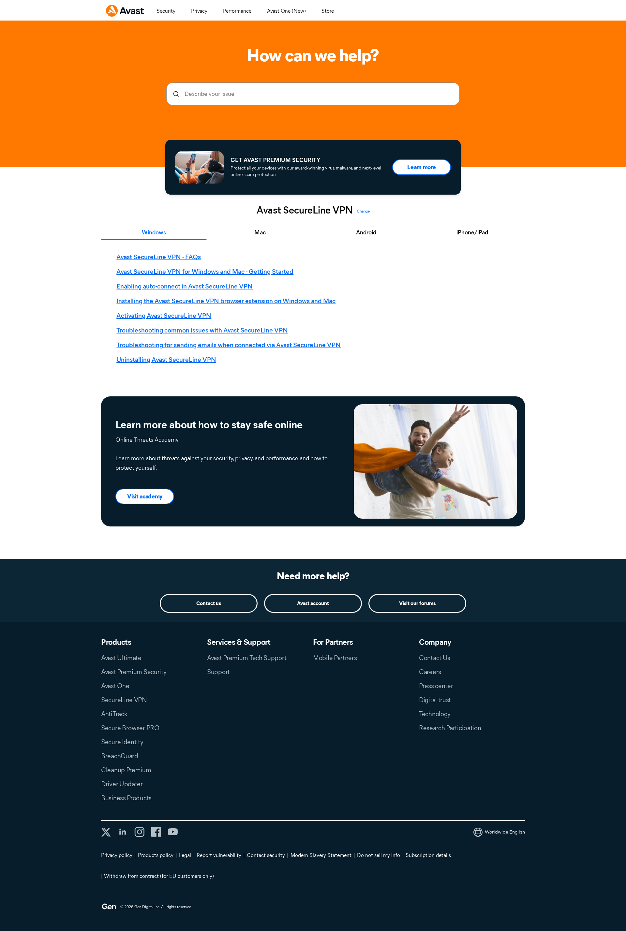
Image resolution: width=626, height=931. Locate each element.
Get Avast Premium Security (275, 160)
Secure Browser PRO (130, 728)
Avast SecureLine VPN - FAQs (158, 257)
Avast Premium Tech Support (246, 658)
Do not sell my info (378, 855)
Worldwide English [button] (505, 832)
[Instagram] (139, 832)
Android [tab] (366, 232)
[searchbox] (313, 93)
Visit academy (144, 496)
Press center (436, 686)
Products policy (155, 855)
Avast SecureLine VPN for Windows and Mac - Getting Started (204, 271)
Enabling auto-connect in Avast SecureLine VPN (184, 286)
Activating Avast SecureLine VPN (163, 315)
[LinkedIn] (122, 832)
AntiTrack (114, 714)
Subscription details (428, 855)
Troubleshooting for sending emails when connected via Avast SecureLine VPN (228, 345)
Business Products (126, 798)
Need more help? (313, 576)
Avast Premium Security (133, 672)
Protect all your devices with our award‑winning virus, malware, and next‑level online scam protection (306, 171)
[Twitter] (106, 832)
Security (165, 11)
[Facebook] (156, 832)
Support (218, 672)
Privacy (199, 11)
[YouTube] (173, 831)
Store (327, 11)
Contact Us (434, 658)
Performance (237, 11)
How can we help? (313, 55)
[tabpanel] (314, 308)
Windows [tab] (154, 232)
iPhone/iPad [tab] (472, 232)
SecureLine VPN (124, 700)
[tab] (314, 308)
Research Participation (450, 728)
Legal (185, 855)
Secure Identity (122, 742)
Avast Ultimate (121, 658)
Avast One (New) (286, 11)
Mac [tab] (260, 232)
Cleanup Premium (126, 770)
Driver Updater (122, 784)
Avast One (115, 686)
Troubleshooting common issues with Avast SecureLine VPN (202, 330)
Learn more (421, 167)
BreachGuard (119, 756)
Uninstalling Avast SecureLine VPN (166, 359)
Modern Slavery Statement (321, 855)
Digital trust (435, 700)
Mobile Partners (335, 658)
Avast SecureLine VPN (305, 210)
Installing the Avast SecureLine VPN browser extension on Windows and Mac (225, 301)
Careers (430, 672)
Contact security (266, 855)
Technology (435, 714)
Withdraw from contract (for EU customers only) (159, 876)
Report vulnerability (219, 855)
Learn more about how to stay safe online (209, 425)
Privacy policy (116, 855)
